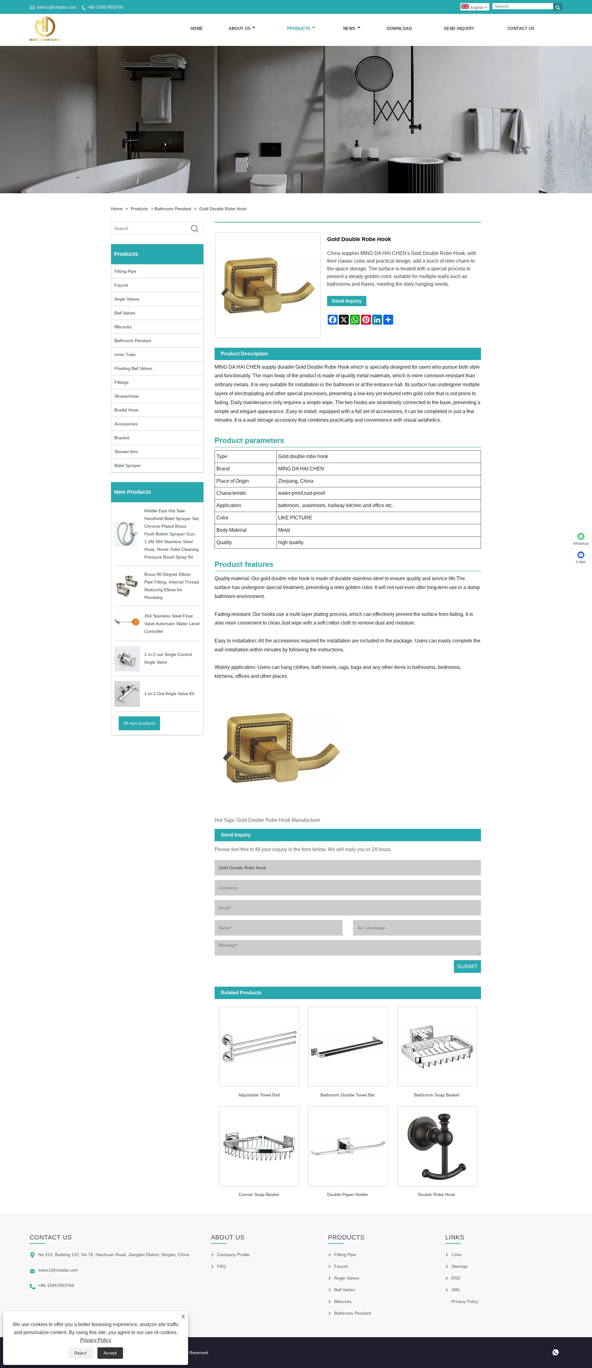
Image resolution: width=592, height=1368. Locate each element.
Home (197, 28)
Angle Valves (126, 299)
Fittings (121, 382)
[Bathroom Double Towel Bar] (347, 1045)
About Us (240, 28)
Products (298, 28)
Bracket (121, 437)
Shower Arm (126, 451)
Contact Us (521, 28)
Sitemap (459, 1266)
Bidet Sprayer (127, 465)
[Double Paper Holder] (347, 1145)
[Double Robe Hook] (436, 1145)
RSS (455, 1278)
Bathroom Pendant (172, 208)
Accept (110, 1352)
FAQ (221, 1266)
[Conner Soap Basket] (259, 1145)
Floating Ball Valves (133, 368)
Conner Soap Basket (259, 1194)
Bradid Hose (126, 410)
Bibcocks (123, 326)
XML (455, 1289)
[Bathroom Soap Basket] (436, 1045)
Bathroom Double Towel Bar (347, 1094)
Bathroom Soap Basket (436, 1094)
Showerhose (126, 396)
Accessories (126, 423)
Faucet (121, 285)
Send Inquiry (459, 28)
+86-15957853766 (105, 7)
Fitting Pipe (125, 271)
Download (399, 28)
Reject (80, 1352)
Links (456, 1254)
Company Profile (233, 1254)
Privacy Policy (95, 1340)
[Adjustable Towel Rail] (259, 1045)
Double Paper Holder (347, 1194)
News (349, 28)
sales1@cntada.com (56, 7)
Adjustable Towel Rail (259, 1094)
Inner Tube (125, 354)
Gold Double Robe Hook (223, 208)
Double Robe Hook (436, 1194)
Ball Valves (124, 312)
